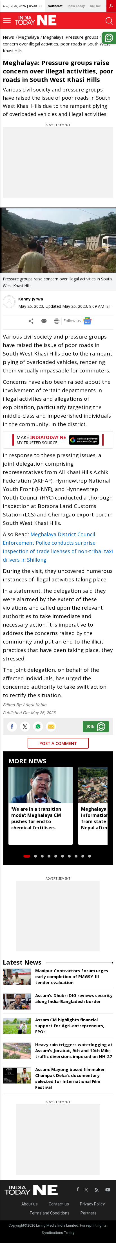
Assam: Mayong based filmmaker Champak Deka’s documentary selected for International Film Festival (70, 1078)
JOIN (91, 726)
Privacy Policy (92, 1204)
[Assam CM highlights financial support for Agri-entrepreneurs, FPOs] (17, 1026)
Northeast (55, 6)
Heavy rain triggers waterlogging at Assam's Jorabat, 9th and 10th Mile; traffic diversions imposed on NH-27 (74, 1050)
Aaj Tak (95, 6)
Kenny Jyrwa (30, 299)
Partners (89, 1213)
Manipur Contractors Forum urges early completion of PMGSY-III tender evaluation (71, 976)
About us (29, 1204)
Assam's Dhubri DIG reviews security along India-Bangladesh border (74, 998)
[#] (38, 726)
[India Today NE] (37, 20)
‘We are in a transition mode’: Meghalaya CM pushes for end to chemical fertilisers (36, 818)
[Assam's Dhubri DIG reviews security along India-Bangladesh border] (17, 1001)
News (8, 37)
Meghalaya (28, 37)
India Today (76, 6)
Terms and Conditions (50, 1213)
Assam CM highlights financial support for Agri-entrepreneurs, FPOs (69, 1025)
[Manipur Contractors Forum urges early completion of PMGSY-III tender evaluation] (17, 977)
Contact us (59, 1204)
